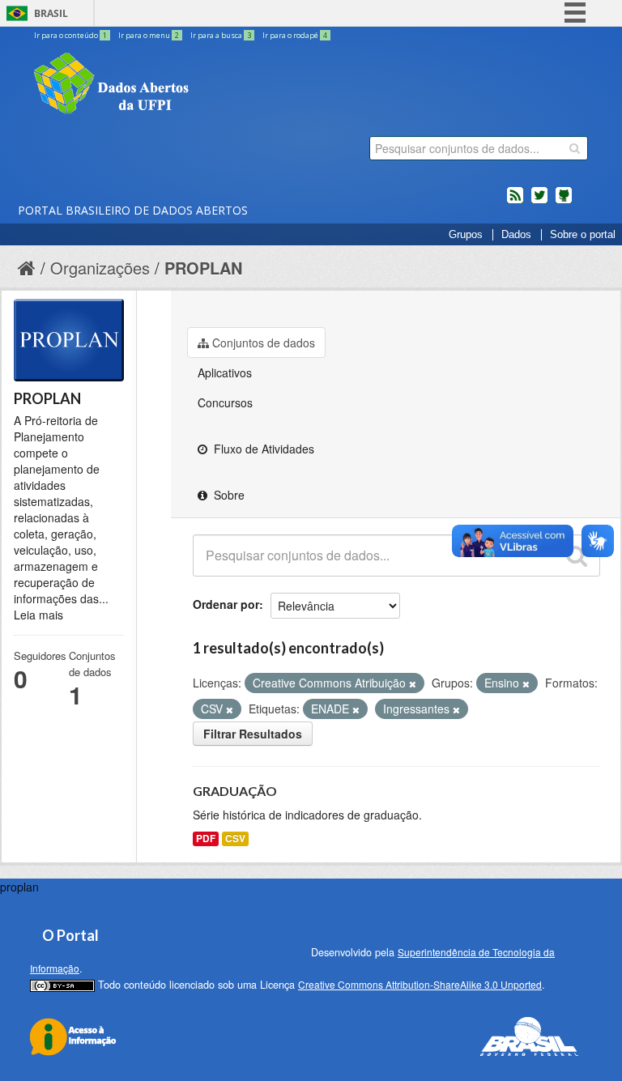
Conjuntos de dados (263, 342)
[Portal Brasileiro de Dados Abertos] (208, 85)
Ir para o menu (148, 35)
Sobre (228, 495)
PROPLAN (203, 267)
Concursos (225, 402)
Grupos (466, 234)
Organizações (100, 267)
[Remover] (412, 683)
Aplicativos (225, 372)
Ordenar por (226, 604)
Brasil (51, 13)
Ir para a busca (220, 35)
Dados (516, 234)
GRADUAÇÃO (235, 790)
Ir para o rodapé (294, 35)
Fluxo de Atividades (262, 448)
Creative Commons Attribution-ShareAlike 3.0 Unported (420, 984)
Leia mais (38, 614)
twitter (539, 201)
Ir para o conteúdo (70, 35)
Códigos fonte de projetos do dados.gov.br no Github (564, 201)
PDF (205, 838)
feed (515, 201)
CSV (235, 838)
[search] (574, 148)
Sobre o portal (583, 234)
